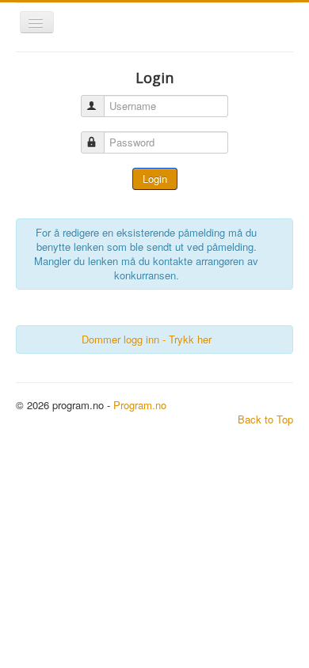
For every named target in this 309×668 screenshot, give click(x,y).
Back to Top (265, 419)
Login (155, 178)
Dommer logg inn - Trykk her (147, 339)
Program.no (139, 404)
